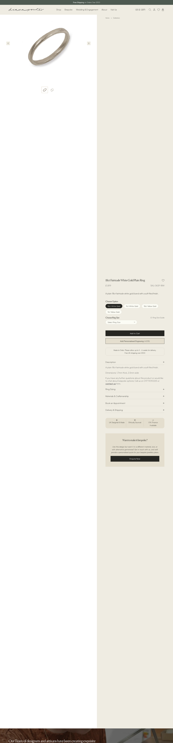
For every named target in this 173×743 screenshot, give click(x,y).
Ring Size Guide (158, 317)
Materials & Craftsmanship (117, 396)
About (104, 9)
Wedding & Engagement (87, 9)
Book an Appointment (115, 403)
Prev (8, 43)
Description (110, 362)
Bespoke (68, 9)
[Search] (149, 9)
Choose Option (111, 301)
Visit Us (114, 9)
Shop (58, 9)
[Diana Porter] (26, 10)
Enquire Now (135, 459)
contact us (110, 383)
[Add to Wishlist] (163, 280)
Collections (116, 18)
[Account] (154, 9)
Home (107, 18)
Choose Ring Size (112, 317)
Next (89, 43)
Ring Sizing (110, 389)
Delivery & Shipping (114, 410)
